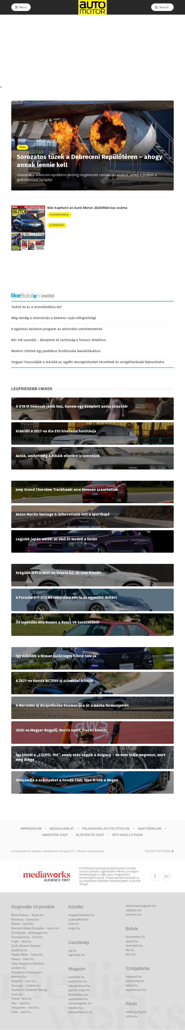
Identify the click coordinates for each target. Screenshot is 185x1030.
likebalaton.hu (78, 994)
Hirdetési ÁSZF (55, 835)
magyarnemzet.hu (81, 915)
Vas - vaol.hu (20, 1003)
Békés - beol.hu (22, 923)
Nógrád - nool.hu (23, 981)
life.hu (130, 950)
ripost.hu (132, 941)
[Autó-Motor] (92, 7)
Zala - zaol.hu (21, 1012)
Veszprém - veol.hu (25, 1007)
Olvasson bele (59, 214)
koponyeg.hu (135, 981)
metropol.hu (134, 945)
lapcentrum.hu (136, 990)
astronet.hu (76, 977)
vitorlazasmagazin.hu (141, 905)
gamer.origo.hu (79, 990)
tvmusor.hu (133, 914)
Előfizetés (57, 225)
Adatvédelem (149, 828)
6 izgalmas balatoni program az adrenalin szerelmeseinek (56, 329)
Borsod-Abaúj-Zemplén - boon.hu (35, 928)
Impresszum (31, 828)
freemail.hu (134, 976)
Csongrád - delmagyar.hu (29, 932)
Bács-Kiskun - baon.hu (27, 915)
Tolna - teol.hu (21, 998)
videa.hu (132, 985)
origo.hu (74, 928)
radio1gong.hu (136, 1012)
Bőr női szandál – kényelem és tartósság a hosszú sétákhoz (58, 340)
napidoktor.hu (78, 999)
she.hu (130, 954)
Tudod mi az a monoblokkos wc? (36, 307)
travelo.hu (75, 1008)
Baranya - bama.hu (25, 919)
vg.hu (72, 950)
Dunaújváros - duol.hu (27, 937)
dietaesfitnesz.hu (80, 1012)
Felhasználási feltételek (106, 828)
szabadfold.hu (78, 919)
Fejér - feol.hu (21, 941)
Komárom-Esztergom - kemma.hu (27, 974)
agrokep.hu (76, 954)
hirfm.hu (131, 1016)
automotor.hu (77, 981)
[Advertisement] (92, 51)
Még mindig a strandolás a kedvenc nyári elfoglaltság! (53, 318)
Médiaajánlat (61, 828)
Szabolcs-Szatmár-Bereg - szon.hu (30, 992)
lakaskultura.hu (79, 986)
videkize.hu (134, 910)
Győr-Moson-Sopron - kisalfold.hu (27, 948)
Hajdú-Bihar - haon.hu (27, 954)
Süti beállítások (127, 835)
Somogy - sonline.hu (26, 985)
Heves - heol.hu (22, 959)
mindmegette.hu (80, 1003)
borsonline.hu (135, 936)
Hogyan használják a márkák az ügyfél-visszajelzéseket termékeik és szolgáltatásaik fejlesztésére (87, 362)
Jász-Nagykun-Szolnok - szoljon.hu (28, 966)
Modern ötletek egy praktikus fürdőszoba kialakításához (56, 351)
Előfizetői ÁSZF (90, 835)
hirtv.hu (73, 923)
